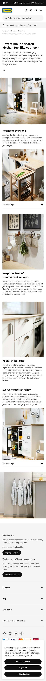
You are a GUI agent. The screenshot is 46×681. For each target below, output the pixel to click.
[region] (23, 659)
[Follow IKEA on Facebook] (4, 633)
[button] (23, 175)
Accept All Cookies (23, 662)
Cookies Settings (23, 674)
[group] (7, 183)
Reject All (23, 668)
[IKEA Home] (7, 10)
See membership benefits (12, 547)
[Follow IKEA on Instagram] (10, 633)
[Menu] (41, 10)
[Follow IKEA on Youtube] (16, 633)
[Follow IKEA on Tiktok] (21, 633)
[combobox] (22, 18)
